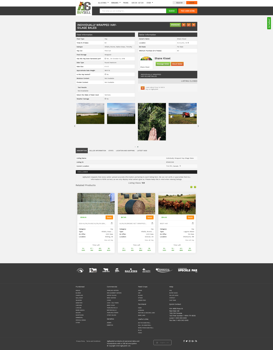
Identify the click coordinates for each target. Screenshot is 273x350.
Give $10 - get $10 (137, 2)
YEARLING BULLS (112, 307)
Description (82, 150)
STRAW (140, 298)
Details (109, 217)
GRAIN (140, 290)
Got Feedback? (269, 23)
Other (149, 2)
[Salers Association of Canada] (119, 270)
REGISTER (179, 2)
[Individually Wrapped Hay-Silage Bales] (90, 113)
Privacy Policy (80, 341)
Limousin (79, 305)
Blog (140, 330)
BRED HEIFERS (111, 298)
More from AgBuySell (146, 328)
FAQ (170, 290)
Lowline (78, 307)
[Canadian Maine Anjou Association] (105, 270)
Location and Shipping (125, 150)
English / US (164, 342)
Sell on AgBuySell (144, 325)
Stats (111, 150)
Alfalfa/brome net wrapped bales (133, 224)
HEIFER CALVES (111, 295)
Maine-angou (80, 310)
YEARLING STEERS (112, 312)
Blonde (78, 293)
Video (140, 332)
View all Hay (108, 240)
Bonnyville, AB (182, 43)
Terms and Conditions (93, 341)
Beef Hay (164, 224)
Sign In (191, 2)
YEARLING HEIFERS (113, 290)
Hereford (79, 303)
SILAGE (140, 295)
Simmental (79, 317)
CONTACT (172, 298)
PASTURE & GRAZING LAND (146, 313)
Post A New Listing (188, 11)
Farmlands (114, 2)
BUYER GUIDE (173, 293)
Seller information (97, 150)
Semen (109, 322)
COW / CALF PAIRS (113, 303)
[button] (135, 147)
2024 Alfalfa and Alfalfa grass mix (92, 224)
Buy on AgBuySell (144, 323)
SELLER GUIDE (173, 295)
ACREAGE (141, 310)
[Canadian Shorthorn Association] (134, 270)
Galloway (79, 298)
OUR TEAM (172, 300)
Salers (78, 312)
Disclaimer (82, 172)
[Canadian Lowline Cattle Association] (94, 270)
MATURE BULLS (111, 310)
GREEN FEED (142, 300)
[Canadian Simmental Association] (152, 270)
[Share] (193, 24)
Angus (78, 290)
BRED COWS (111, 305)
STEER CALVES (111, 315)
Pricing (125, 2)
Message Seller (163, 64)
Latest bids (142, 150)
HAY (139, 293)
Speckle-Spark (81, 320)
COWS (109, 300)
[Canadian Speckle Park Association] (177, 270)
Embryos (110, 325)
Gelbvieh (79, 300)
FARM (140, 308)
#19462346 (175, 25)
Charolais (79, 295)
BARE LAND (141, 315)
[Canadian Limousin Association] (81, 270)
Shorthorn (79, 315)
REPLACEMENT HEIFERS (114, 293)
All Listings (102, 2)
